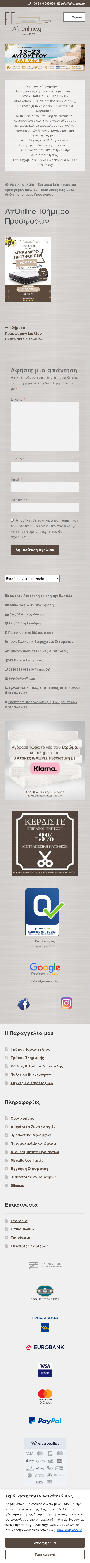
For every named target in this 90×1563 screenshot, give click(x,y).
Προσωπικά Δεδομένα (31, 1135)
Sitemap (17, 1185)
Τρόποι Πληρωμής (27, 1057)
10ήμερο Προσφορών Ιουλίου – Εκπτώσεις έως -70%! (25, 333)
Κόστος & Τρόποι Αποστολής (37, 1066)
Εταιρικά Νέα (48, 184)
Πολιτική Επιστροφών (31, 1074)
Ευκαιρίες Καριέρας (30, 1245)
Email (16, 479)
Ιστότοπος (19, 499)
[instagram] (66, 1003)
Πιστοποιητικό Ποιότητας (34, 1176)
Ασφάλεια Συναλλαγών (33, 1126)
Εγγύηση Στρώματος (29, 1168)
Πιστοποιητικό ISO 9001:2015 (30, 632)
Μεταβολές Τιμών (27, 1160)
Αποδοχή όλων (45, 1543)
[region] (45, 1526)
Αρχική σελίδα (22, 184)
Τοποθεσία (20, 1237)
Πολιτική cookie (69, 1530)
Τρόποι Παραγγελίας (30, 1049)
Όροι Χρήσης (22, 1118)
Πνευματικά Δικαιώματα (33, 1143)
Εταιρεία (19, 1220)
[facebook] (24, 1004)
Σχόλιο (18, 399)
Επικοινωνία (22, 1228)
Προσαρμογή (45, 1554)
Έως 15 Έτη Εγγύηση (25, 623)
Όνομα (17, 458)
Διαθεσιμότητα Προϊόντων (35, 1151)
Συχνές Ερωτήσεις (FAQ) (32, 1082)
